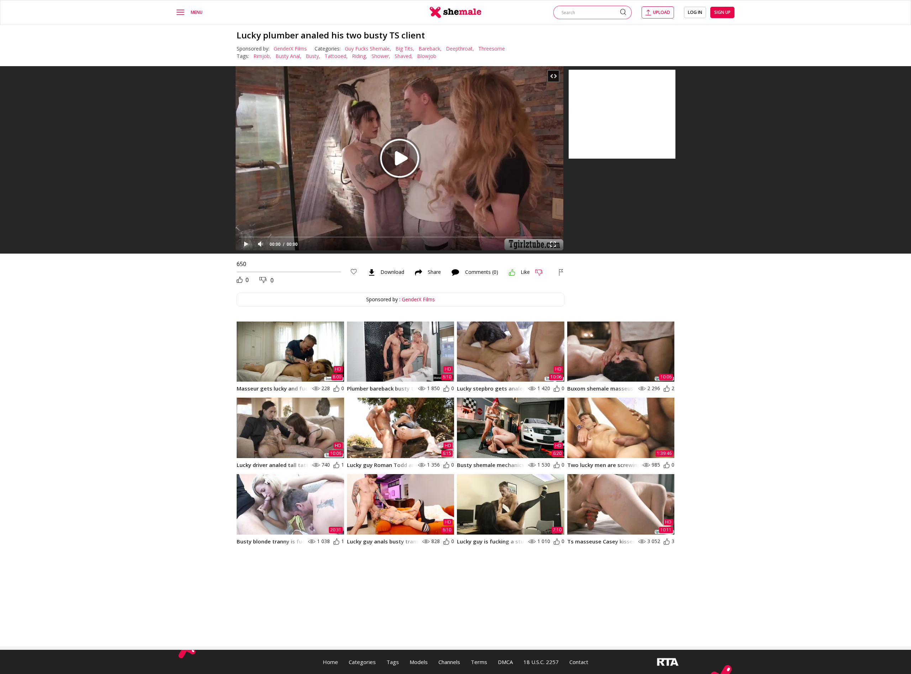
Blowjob (426, 56)
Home (330, 661)
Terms (479, 661)
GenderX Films (290, 48)
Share (434, 272)
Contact (578, 661)
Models (419, 661)
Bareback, (430, 48)
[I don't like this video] (541, 272)
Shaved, (404, 56)
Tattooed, (336, 56)
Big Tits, (404, 48)
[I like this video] (512, 272)
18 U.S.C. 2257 (541, 661)
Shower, (381, 56)
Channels (449, 661)
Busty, (313, 56)
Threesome (491, 48)
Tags (392, 661)
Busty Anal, (288, 56)
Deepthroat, (460, 48)
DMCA (505, 661)
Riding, (359, 56)
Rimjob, (262, 56)
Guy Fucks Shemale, (368, 48)
